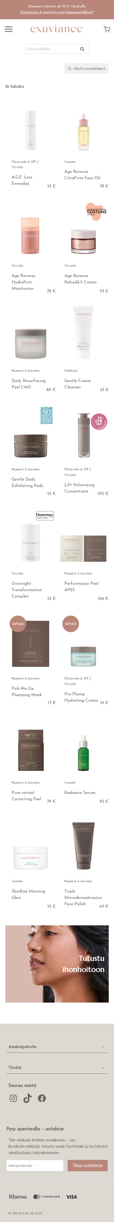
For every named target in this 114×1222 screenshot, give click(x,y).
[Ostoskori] (108, 29)
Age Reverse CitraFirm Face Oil (82, 175)
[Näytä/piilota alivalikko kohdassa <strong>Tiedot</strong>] (103, 1067)
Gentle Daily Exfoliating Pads (27, 482)
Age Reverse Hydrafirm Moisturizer (23, 282)
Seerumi (69, 162)
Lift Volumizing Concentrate (79, 488)
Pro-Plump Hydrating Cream (81, 697)
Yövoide (17, 167)
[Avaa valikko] (6, 29)
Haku (84, 50)
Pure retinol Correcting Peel (26, 796)
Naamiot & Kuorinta (26, 371)
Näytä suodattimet (90, 68)
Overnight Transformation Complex (27, 590)
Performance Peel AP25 (81, 587)
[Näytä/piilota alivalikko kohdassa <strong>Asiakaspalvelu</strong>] (103, 1047)
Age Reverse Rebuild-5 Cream (80, 279)
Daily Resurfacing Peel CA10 (29, 384)
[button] (52, 1047)
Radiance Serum (79, 793)
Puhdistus (71, 371)
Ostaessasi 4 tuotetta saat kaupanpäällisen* (57, 12)
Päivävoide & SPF (24, 162)
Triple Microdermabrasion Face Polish (83, 897)
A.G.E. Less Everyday (22, 180)
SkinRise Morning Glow (28, 894)
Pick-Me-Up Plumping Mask (27, 692)
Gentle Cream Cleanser (77, 384)
